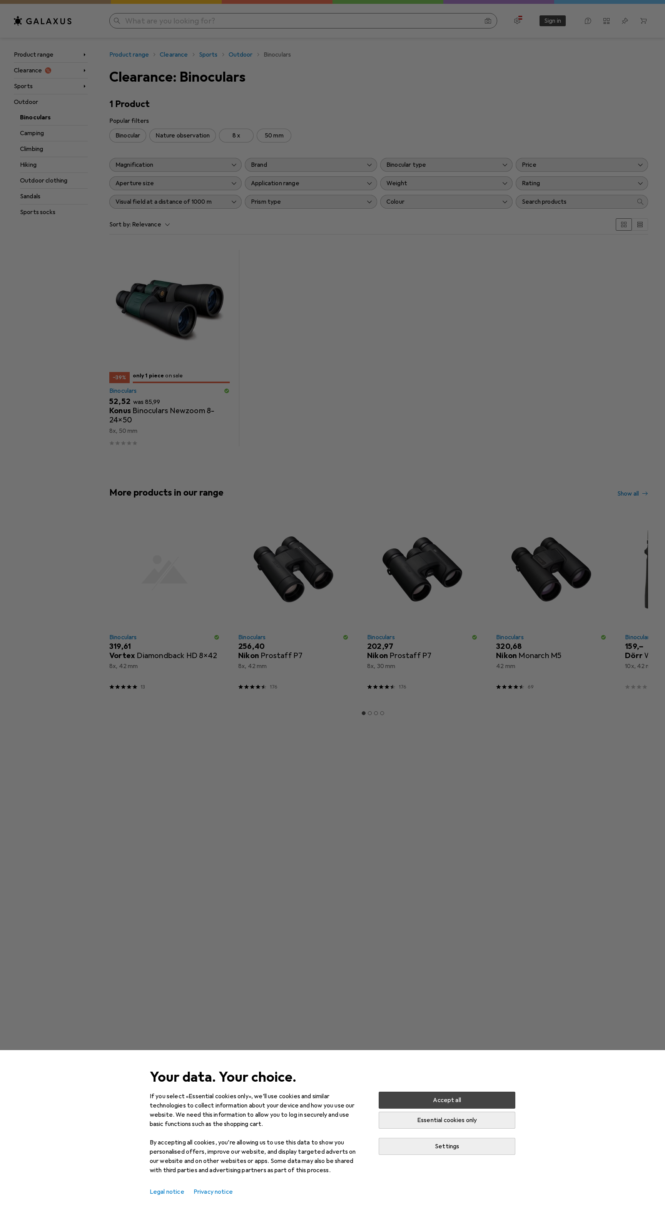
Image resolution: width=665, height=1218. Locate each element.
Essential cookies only (447, 1120)
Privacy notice (213, 1192)
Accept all (447, 1100)
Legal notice (167, 1192)
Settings (447, 1146)
